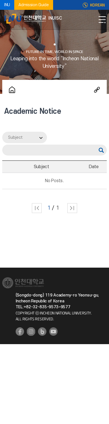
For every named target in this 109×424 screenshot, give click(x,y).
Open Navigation (102, 19)
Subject (15, 137)
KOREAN (97, 5)
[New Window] (20, 331)
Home (12, 89)
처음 (37, 208)
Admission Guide (33, 5)
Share (97, 90)
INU (7, 5)
